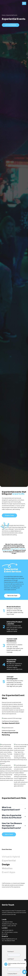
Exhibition (5, 730)
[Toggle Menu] (24, 3)
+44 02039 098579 (7, 930)
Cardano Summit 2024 (10, 723)
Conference (5, 721)
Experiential (11, 730)
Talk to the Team (12, 595)
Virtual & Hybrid (14, 721)
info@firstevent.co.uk (11, 939)
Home (3, 15)
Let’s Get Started (10, 25)
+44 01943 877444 (7, 922)
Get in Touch (9, 834)
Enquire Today (9, 515)
